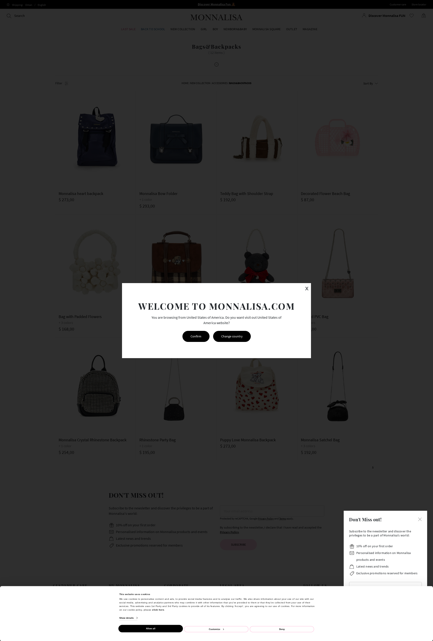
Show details (126, 618)
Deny (282, 629)
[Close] (420, 519)
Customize (214, 629)
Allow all (150, 628)
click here (158, 609)
